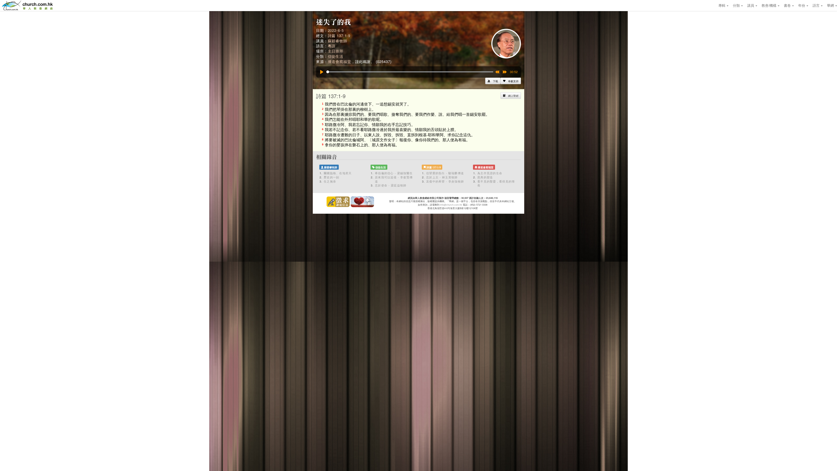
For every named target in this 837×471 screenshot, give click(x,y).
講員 (751, 5)
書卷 (788, 5)
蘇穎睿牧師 (337, 40)
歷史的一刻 (331, 177)
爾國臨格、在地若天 (338, 173)
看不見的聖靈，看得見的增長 (496, 183)
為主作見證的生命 (489, 173)
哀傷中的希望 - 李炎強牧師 (445, 181)
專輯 (722, 5)
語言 (816, 5)
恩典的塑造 (485, 177)
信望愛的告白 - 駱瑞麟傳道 (445, 173)
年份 (802, 5)
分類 (737, 5)
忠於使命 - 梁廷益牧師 (391, 185)
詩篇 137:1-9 (339, 35)
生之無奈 (330, 181)
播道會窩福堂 (339, 61)
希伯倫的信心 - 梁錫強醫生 (394, 173)
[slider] (409, 72)
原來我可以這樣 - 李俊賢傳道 (394, 179)
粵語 (332, 45)
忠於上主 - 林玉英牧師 (442, 177)
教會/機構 (769, 5)
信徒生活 (335, 56)
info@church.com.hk (451, 204)
